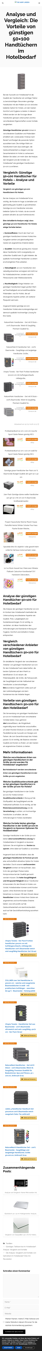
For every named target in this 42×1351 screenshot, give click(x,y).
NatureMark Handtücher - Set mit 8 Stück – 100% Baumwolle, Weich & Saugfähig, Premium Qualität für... (21, 325)
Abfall (18, 1347)
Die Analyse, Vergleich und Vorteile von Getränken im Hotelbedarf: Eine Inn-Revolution (19, 1256)
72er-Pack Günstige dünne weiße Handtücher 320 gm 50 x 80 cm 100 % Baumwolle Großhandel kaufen (21, 497)
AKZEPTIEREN (8, 1347)
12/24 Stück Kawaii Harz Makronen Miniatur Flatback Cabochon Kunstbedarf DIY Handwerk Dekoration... (21, 571)
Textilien (9, 1243)
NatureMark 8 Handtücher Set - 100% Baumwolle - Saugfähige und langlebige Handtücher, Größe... (21, 350)
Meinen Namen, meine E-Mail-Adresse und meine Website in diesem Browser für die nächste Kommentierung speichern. (22, 1322)
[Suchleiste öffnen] (3, 3)
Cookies (30, 1342)
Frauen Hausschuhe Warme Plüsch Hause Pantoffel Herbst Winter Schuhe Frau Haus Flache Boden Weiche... (21, 525)
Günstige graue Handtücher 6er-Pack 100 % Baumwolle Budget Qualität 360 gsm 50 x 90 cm (21, 473)
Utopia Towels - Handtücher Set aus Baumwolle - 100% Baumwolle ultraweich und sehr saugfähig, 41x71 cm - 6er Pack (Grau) (20, 1028)
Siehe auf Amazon (29, 955)
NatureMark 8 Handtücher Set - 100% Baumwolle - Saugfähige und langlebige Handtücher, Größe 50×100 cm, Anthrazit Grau (20, 1151)
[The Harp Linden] (22, 3)
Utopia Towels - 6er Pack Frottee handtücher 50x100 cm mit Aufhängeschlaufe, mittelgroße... (21, 375)
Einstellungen (23, 1344)
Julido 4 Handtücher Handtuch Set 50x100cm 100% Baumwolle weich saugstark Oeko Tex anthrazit (19, 1111)
